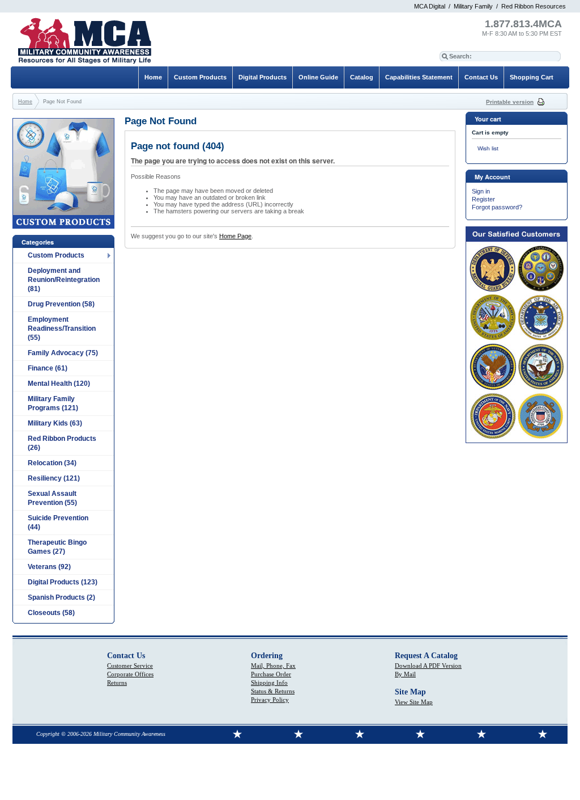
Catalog (361, 77)
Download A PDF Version (428, 665)
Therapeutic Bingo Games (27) (57, 546)
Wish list (487, 148)
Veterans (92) (49, 567)
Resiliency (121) (54, 478)
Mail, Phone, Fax (273, 665)
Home (153, 77)
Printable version (510, 102)
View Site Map (414, 701)
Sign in (481, 191)
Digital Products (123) (62, 582)
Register (483, 199)
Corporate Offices (130, 674)
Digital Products (262, 77)
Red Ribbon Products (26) (62, 443)
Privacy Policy (270, 699)
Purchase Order (271, 674)
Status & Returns (273, 691)
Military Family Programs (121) (53, 403)
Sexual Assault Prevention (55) (52, 498)
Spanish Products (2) (61, 597)
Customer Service (130, 665)
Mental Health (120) (59, 384)
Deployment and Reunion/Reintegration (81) (64, 280)
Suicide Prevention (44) (58, 522)
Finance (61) (47, 368)
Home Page (235, 236)
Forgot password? (497, 207)
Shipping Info (269, 682)
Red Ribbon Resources (533, 6)
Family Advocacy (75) (63, 353)
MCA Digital (429, 6)
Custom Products (56, 255)
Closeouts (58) (51, 613)
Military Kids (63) (55, 423)
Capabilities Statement (419, 77)
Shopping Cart (531, 77)
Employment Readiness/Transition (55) (62, 328)
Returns (117, 682)
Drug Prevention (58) (61, 304)
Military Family (473, 6)
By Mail (405, 674)
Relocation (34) (52, 463)
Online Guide (318, 77)
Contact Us (481, 77)
